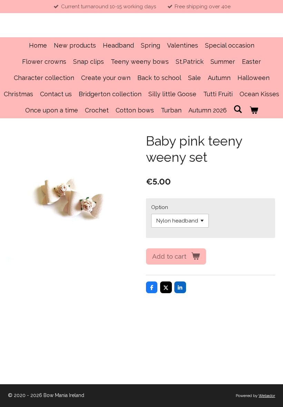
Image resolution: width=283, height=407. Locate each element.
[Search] (238, 109)
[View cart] (253, 110)
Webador (266, 395)
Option (159, 207)
